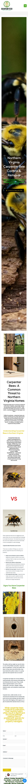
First (4, 735)
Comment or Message (8, 758)
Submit (7, 770)
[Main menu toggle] (25, 5)
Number (5, 739)
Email (4, 745)
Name (4, 731)
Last (15, 735)
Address (5, 752)
